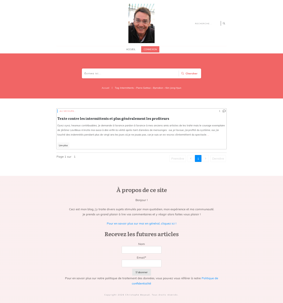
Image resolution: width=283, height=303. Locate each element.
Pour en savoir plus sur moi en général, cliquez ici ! (141, 223)
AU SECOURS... (68, 111)
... (208, 134)
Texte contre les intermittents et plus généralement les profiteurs (113, 118)
